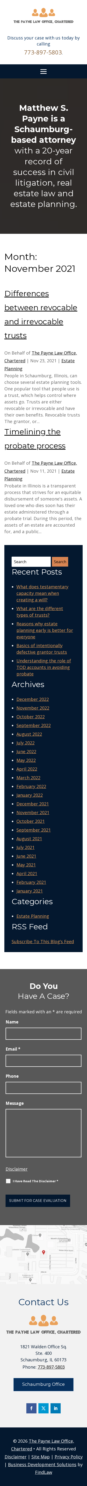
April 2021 (26, 873)
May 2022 (26, 760)
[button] (43, 72)
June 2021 (26, 856)
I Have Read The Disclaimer (35, 1181)
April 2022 (26, 769)
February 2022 (31, 786)
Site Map (40, 1457)
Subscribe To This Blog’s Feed (43, 941)
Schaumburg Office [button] (43, 1384)
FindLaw (43, 1472)
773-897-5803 (43, 52)
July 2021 (25, 847)
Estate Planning (32, 916)
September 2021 (33, 830)
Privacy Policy (69, 1457)
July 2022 (25, 743)
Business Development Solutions (42, 1464)
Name (12, 1022)
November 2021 (32, 812)
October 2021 (30, 821)
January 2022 (29, 795)
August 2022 (29, 734)
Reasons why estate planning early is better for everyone (44, 630)
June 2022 (26, 751)
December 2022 (32, 699)
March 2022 (28, 778)
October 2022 (30, 717)
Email (13, 1049)
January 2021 (29, 891)
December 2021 (32, 804)
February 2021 (31, 882)
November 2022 (32, 708)
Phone (12, 1076)
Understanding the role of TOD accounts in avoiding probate (43, 667)
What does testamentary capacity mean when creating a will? (42, 593)
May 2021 (26, 865)
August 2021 (29, 839)
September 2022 (33, 725)
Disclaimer (17, 1169)
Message (15, 1103)
